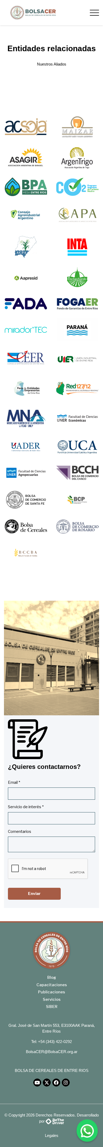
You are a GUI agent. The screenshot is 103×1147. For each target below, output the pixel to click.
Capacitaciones (51, 984)
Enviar (34, 893)
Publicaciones (51, 992)
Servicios (51, 999)
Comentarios (19, 831)
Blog (51, 977)
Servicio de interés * (26, 806)
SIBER (51, 1006)
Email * (14, 782)
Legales (51, 1135)
